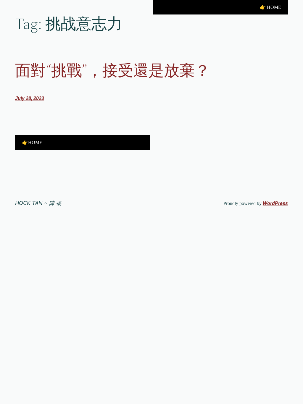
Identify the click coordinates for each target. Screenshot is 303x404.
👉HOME (32, 142)
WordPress (275, 203)
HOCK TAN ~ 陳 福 (38, 203)
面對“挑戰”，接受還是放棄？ (112, 70)
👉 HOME (270, 7)
